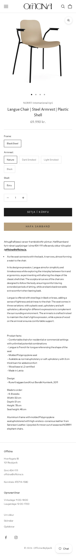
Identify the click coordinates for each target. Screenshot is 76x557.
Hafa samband (38, 226)
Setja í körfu (38, 212)
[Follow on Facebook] (6, 537)
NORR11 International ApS (38, 103)
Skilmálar (8, 520)
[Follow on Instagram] (16, 537)
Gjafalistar (9, 526)
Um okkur (9, 514)
